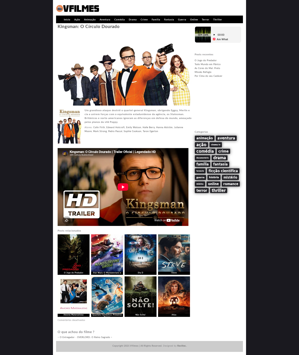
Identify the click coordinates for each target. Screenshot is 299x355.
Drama (133, 20)
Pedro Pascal (115, 131)
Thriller (217, 20)
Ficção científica (223, 171)
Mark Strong (100, 131)
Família (156, 20)
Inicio (67, 20)
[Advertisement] (218, 107)
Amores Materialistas (74, 315)
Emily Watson (133, 127)
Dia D (140, 273)
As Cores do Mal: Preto (207, 68)
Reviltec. (182, 346)
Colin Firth (99, 127)
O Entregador (67, 337)
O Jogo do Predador (73, 273)
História (214, 177)
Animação (90, 20)
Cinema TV (215, 145)
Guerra (182, 20)
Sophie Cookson (132, 131)
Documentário (202, 158)
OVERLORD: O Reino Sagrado (93, 337)
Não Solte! (140, 315)
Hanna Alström (164, 127)
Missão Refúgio (203, 72)
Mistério (230, 177)
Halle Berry (149, 127)
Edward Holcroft (115, 127)
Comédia (119, 20)
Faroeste (200, 171)
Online (194, 20)
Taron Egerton (150, 131)
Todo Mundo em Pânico (208, 64)
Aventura (105, 20)
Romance (230, 184)
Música (200, 184)
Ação (77, 20)
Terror (205, 20)
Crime (144, 20)
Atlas (174, 315)
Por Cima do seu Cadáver (208, 76)
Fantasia (169, 20)
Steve (174, 273)
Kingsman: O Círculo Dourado (89, 26)
